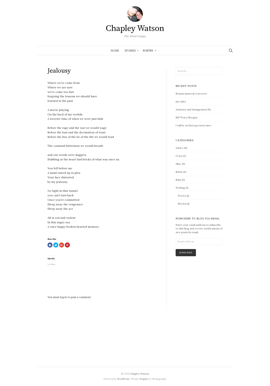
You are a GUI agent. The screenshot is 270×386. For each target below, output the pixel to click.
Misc (178, 163)
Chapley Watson (135, 28)
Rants (179, 171)
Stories (130, 50)
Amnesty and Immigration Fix (193, 109)
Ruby (178, 179)
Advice (179, 147)
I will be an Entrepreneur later (193, 125)
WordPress (123, 378)
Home (115, 50)
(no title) (181, 101)
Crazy (179, 155)
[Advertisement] (185, 316)
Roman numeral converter (191, 93)
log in (63, 297)
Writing (180, 187)
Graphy (143, 378)
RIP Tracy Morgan (186, 117)
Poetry (148, 50)
